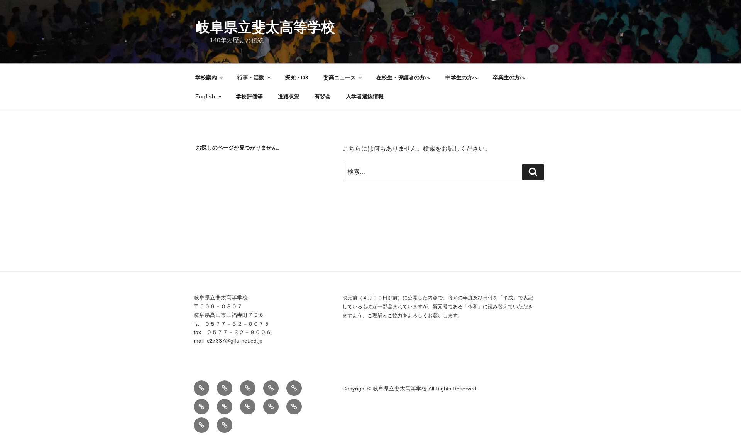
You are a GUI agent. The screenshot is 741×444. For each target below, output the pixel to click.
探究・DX (296, 77)
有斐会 (323, 96)
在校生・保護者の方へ (403, 77)
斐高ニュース (339, 77)
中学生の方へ (461, 77)
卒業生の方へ (509, 77)
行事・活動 (250, 77)
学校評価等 (249, 96)
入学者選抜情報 (365, 96)
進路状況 (288, 96)
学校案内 (206, 77)
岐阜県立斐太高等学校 (265, 27)
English (205, 96)
